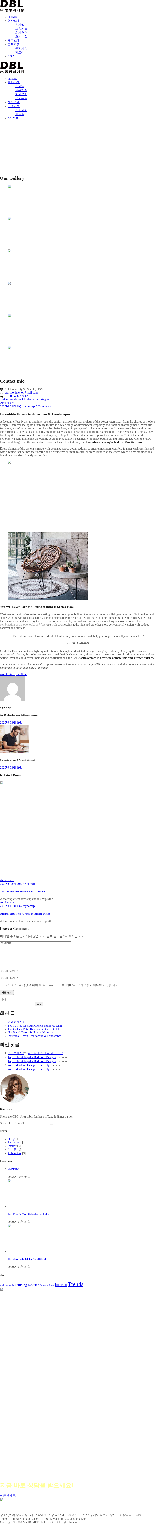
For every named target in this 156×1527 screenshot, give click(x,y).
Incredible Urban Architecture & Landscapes (34, 1035)
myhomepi (29, 406)
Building (21, 1285)
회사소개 (14, 20)
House (51, 1285)
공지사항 (21, 48)
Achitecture (7, 402)
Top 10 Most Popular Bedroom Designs (32, 1057)
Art (13, 1285)
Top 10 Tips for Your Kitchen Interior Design (35, 1025)
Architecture (7, 674)
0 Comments (43, 406)
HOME (12, 17)
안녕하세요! (16, 1021)
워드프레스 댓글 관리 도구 (45, 1053)
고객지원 (14, 44)
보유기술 (21, 28)
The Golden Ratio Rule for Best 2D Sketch (22, 891)
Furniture (21, 674)
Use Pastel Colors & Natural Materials (30, 1032)
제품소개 (14, 40)
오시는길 (21, 36)
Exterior (33, 1285)
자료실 (19, 52)
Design (12, 1139)
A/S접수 (13, 56)
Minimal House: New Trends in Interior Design (25, 913)
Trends (75, 1284)
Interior (12, 1145)
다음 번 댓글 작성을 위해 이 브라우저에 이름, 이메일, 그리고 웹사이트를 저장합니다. (62, 985)
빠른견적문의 (9, 1495)
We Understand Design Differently (28, 1065)
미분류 (12, 1149)
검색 (3, 999)
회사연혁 (21, 32)
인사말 (19, 24)
